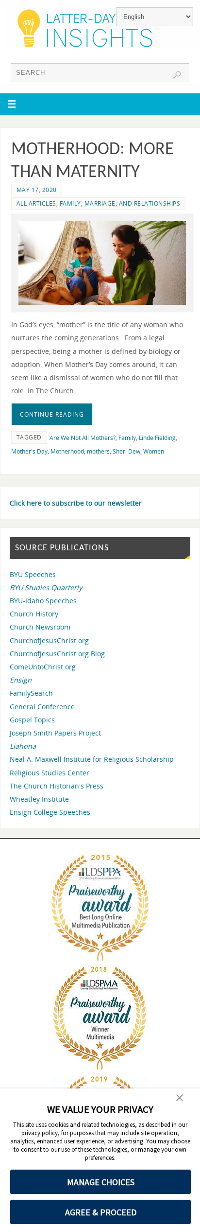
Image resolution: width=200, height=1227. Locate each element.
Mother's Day (29, 451)
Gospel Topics (32, 719)
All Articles (36, 203)
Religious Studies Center (49, 772)
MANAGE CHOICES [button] (100, 1182)
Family (127, 438)
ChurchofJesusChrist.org (49, 640)
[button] (179, 1098)
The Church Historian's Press (56, 785)
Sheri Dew (126, 451)
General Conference (42, 706)
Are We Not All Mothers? (83, 438)
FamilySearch (31, 693)
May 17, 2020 (37, 190)
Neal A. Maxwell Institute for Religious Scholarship (92, 759)
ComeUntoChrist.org (43, 666)
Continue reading (52, 414)
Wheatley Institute (39, 799)
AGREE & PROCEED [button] (100, 1212)
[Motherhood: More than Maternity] (102, 263)
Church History (34, 613)
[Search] (177, 75)
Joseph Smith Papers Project (55, 732)
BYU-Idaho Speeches (43, 600)
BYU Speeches (33, 574)
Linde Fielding (157, 438)
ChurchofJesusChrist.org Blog (57, 653)
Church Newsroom (40, 626)
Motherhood (67, 451)
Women (153, 451)
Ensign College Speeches (50, 812)
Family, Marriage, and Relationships (120, 203)
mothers (98, 451)
